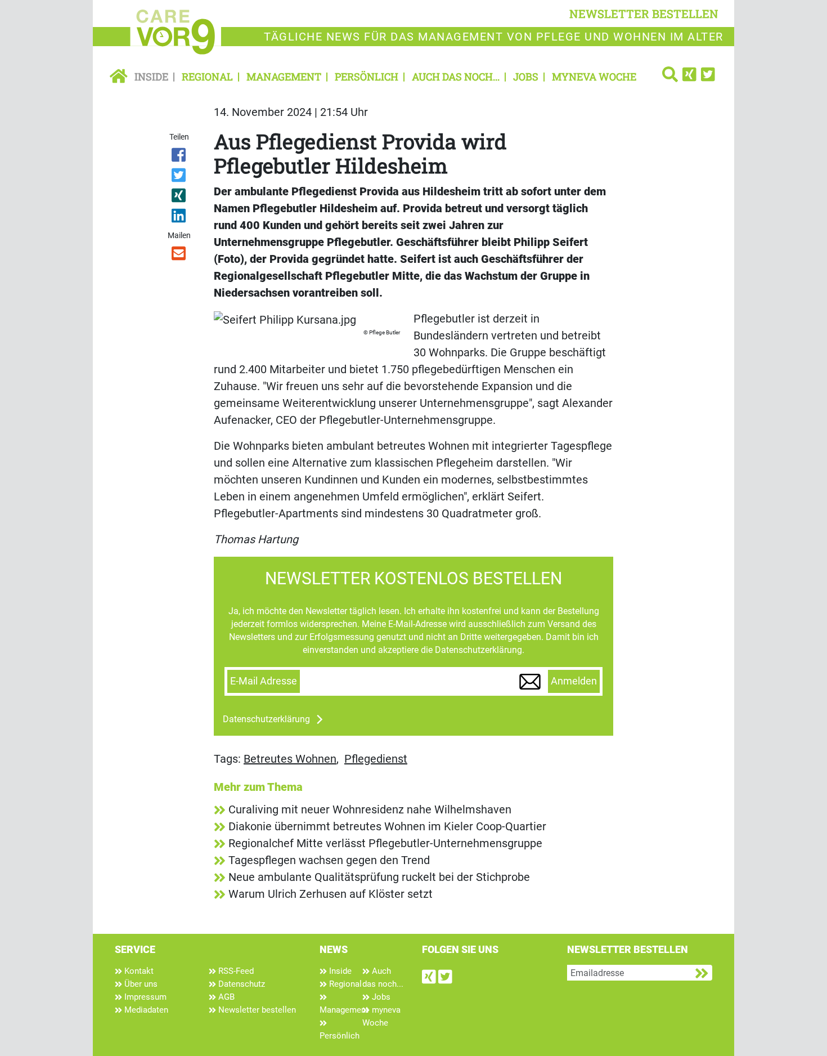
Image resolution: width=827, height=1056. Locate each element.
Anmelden (574, 681)
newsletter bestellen (643, 13)
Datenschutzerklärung (266, 719)
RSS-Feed (235, 971)
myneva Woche (594, 76)
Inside (151, 76)
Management (283, 76)
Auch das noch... (456, 76)
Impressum (144, 997)
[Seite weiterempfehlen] (179, 255)
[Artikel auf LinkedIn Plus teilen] (179, 218)
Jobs (525, 76)
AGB (225, 997)
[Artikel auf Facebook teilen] (179, 157)
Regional (207, 76)
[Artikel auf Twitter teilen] (179, 177)
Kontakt (138, 971)
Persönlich (366, 76)
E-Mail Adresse (263, 681)
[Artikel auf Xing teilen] (179, 197)
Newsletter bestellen (256, 1010)
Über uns (140, 984)
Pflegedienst (375, 759)
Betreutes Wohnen (290, 759)
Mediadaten (145, 1010)
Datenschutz (240, 984)
